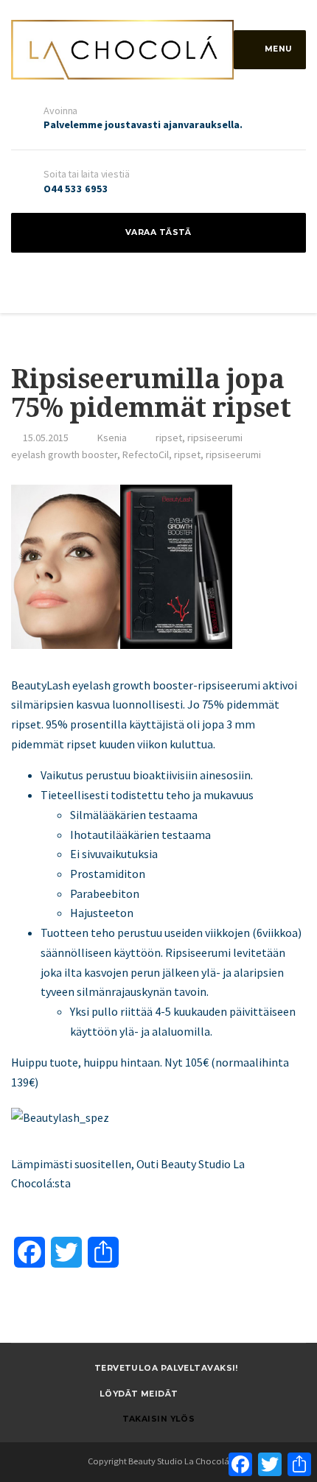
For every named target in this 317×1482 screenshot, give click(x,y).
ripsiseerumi (215, 437)
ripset (169, 437)
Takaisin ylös (158, 1419)
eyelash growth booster (64, 454)
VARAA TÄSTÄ (158, 232)
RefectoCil (145, 454)
